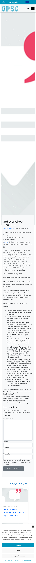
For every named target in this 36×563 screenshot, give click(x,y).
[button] (33, 527)
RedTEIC (6, 242)
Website (6, 454)
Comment (8, 419)
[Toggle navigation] (32, 8)
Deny (18, 550)
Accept (18, 545)
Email (6, 448)
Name (6, 442)
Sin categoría (8, 228)
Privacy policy (18, 560)
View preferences (18, 556)
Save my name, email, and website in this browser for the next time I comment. (18, 462)
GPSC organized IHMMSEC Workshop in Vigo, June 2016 (14, 512)
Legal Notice (27, 560)
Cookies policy (9, 560)
